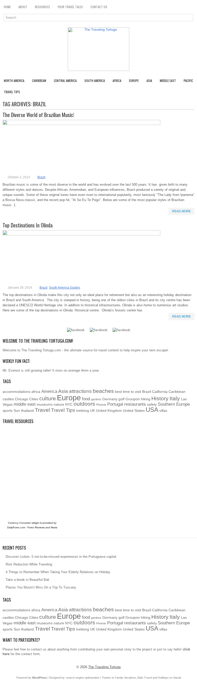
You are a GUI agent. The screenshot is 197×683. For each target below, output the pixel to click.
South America (94, 80)
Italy (175, 398)
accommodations (16, 392)
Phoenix (101, 404)
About (22, 7)
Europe (134, 80)
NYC (69, 404)
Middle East (168, 80)
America (49, 391)
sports (8, 410)
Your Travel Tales (70, 7)
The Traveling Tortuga (104, 667)
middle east (25, 404)
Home (7, 7)
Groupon (132, 399)
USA (152, 409)
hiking (145, 399)
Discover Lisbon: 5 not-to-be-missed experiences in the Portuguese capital (61, 557)
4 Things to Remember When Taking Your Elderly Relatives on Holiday (58, 572)
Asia (149, 80)
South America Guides (64, 287)
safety (152, 404)
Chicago (21, 399)
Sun (17, 410)
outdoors (84, 404)
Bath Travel (144, 677)
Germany (109, 399)
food (86, 398)
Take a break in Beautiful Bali (27, 580)
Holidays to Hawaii (169, 677)
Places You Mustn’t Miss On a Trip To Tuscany (41, 587)
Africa (117, 80)
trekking (82, 410)
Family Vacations (125, 677)
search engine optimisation (82, 677)
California (160, 392)
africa (35, 392)
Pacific (188, 80)
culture (47, 398)
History (160, 398)
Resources (42, 7)
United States (134, 410)
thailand (27, 410)
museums (45, 404)
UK (92, 410)
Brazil (41, 177)
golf (121, 399)
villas (163, 410)
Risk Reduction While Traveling (29, 564)
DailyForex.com (16, 527)
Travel (42, 410)
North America (14, 80)
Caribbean (39, 80)
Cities (33, 399)
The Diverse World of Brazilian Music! (38, 115)
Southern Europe (174, 404)
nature (59, 404)
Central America (65, 80)
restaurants (135, 404)
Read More (181, 211)
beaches (103, 391)
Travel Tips (12, 92)
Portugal (115, 404)
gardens (96, 399)
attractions (80, 391)
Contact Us (99, 7)
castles (8, 399)
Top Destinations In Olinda (28, 225)
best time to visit (128, 392)
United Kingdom (109, 410)
